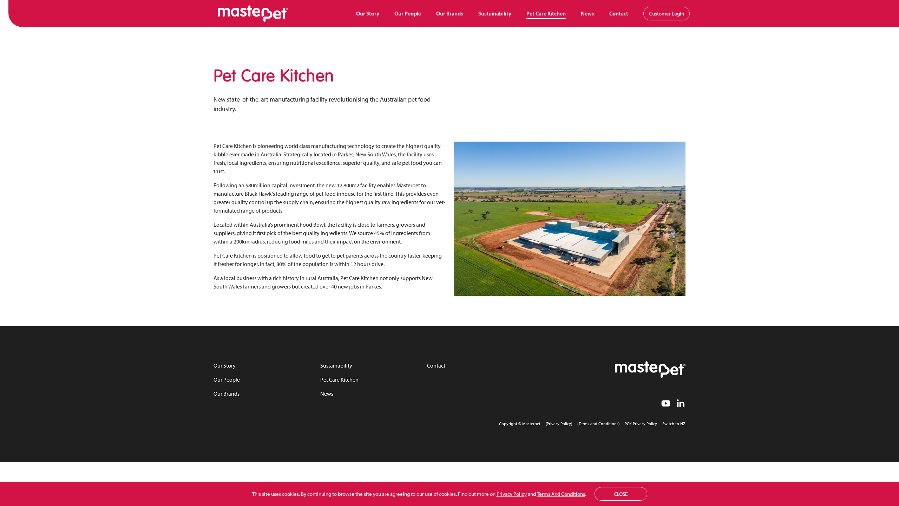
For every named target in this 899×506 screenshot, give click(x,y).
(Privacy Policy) (559, 423)
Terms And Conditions (561, 494)
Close (621, 494)
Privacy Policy (512, 494)
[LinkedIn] (680, 404)
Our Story (367, 13)
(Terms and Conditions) (598, 423)
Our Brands (449, 13)
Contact (618, 13)
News (587, 13)
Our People (407, 13)
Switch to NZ (673, 423)
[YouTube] (666, 404)
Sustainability (494, 13)
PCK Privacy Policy (641, 423)
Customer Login (666, 13)
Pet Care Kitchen (546, 13)
